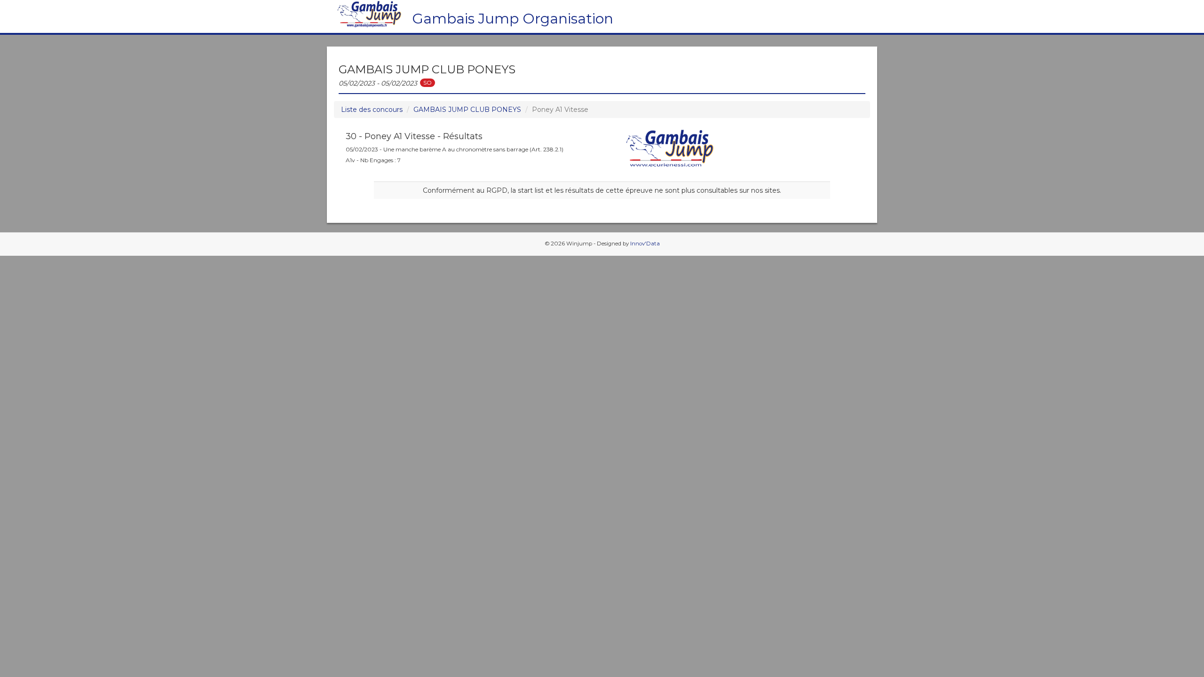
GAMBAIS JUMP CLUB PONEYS (467, 109)
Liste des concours (372, 109)
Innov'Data (645, 243)
